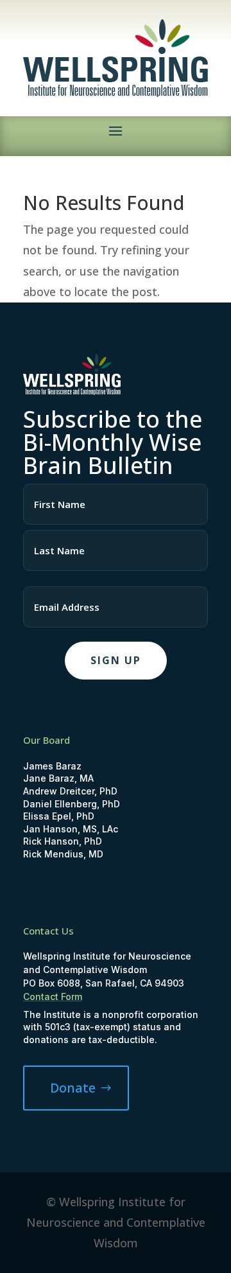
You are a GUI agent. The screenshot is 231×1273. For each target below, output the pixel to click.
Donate (73, 1087)
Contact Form (52, 996)
